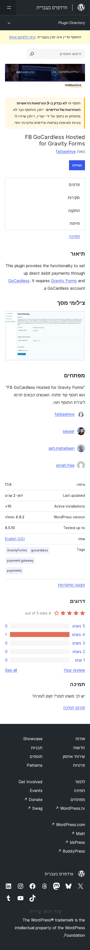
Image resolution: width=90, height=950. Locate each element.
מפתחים (77, 799)
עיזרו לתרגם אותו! (22, 37)
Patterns (34, 765)
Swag (34, 808)
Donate (33, 799)
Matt (78, 833)
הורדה (77, 165)
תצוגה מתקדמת (71, 584)
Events (36, 790)
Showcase (32, 738)
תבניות (36, 747)
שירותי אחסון (74, 756)
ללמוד (80, 781)
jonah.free (65, 465)
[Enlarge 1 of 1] (78, 317)
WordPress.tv (70, 808)
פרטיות (79, 765)
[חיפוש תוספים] (32, 54)
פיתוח (75, 223)
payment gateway (20, 560)
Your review (74, 670)
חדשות (79, 747)
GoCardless (19, 280)
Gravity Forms (64, 280)
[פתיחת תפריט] (8, 7)
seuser (68, 431)
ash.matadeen (61, 448)
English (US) (15, 539)
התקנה (74, 210)
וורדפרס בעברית (59, 873)
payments (14, 570)
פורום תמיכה (74, 707)
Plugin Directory (71, 23)
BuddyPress (71, 851)
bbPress (75, 842)
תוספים (36, 756)
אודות (80, 738)
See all (11, 670)
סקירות (74, 197)
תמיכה (74, 236)
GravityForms (17, 550)
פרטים (74, 184)
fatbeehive (66, 151)
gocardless (39, 550)
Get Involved (30, 781)
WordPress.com (68, 824)
